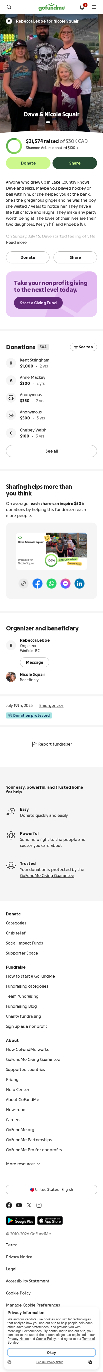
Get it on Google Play (20, 1220)
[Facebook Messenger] (65, 583)
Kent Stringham (34, 360)
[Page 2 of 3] (53, 122)
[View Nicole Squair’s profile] (11, 677)
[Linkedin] (79, 583)
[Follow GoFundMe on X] (29, 1205)
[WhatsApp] (51, 583)
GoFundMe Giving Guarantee (47, 875)
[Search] (9, 7)
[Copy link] (23, 583)
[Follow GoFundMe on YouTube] (19, 1205)
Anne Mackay (32, 377)
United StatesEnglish (54, 1190)
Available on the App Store (50, 1220)
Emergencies (51, 705)
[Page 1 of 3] (48, 122)
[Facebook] (37, 583)
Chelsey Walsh (33, 430)
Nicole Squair (32, 674)
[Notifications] (82, 7)
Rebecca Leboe (35, 640)
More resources (21, 1164)
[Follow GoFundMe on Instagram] (39, 1205)
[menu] (94, 7)
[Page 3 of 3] (56, 122)
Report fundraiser (55, 744)
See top (86, 347)
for (47, 21)
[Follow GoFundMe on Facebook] (9, 1205)
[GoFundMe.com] (51, 7)
